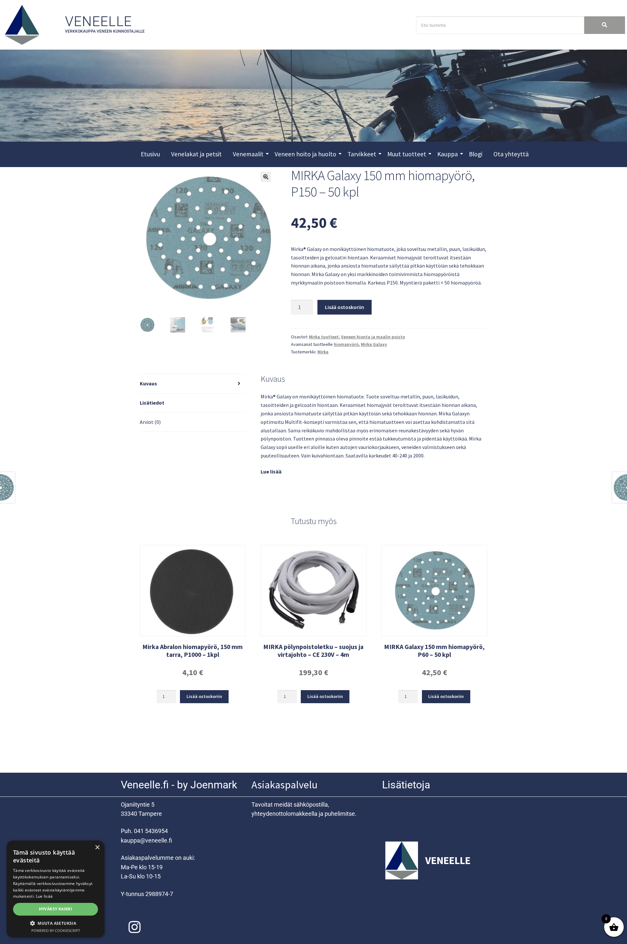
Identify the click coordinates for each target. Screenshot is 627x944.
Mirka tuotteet (324, 337)
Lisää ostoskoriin (344, 307)
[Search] (604, 25)
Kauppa (447, 154)
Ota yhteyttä (511, 154)
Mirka (323, 352)
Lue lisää (271, 471)
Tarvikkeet (361, 154)
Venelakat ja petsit (196, 154)
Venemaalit (248, 154)
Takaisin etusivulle (406, 828)
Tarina (390, 816)
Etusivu (150, 154)
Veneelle (98, 21)
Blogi (475, 154)
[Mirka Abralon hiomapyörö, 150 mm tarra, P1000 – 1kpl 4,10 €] (193, 590)
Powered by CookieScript (55, 930)
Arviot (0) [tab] (150, 422)
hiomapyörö (346, 344)
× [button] (97, 847)
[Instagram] (134, 927)
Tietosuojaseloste (275, 849)
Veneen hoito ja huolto (305, 154)
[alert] (55, 889)
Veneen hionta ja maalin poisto (373, 337)
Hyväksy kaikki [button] (55, 909)
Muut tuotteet (406, 154)
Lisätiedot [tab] (152, 402)
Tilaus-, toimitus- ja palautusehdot (297, 862)
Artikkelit (394, 803)
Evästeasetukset (273, 874)
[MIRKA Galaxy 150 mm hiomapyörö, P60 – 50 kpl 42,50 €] (434, 590)
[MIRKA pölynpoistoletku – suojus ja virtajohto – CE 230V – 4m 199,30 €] (313, 590)
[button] (266, 177)
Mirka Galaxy (374, 344)
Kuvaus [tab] (148, 383)
